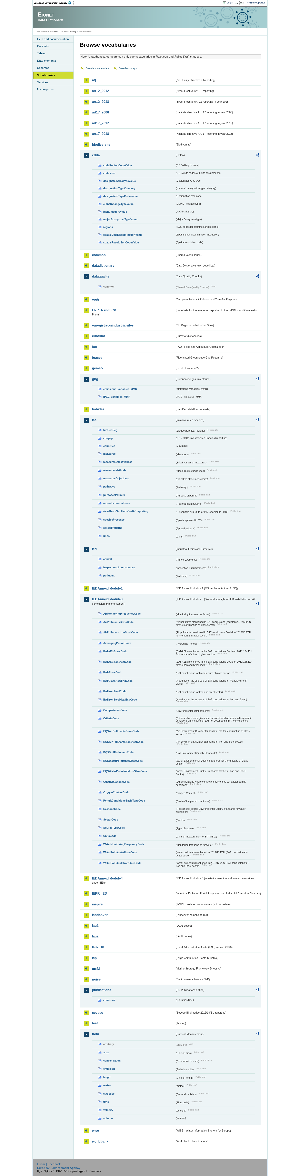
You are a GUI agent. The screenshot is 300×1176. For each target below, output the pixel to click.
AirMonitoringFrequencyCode (122, 613)
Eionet (53, 31)
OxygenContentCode (116, 792)
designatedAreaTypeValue (119, 180)
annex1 (107, 559)
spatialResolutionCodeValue (121, 242)
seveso (97, 1012)
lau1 (95, 925)
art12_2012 (100, 91)
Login (230, 2)
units (106, 535)
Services (42, 82)
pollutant (108, 575)
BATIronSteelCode (114, 691)
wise (95, 1130)
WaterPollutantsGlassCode (120, 852)
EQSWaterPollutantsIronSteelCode (125, 771)
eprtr (95, 299)
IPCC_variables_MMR (116, 396)
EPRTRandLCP (104, 310)
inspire (97, 904)
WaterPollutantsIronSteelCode (122, 863)
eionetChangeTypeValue (118, 203)
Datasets (43, 46)
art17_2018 (100, 133)
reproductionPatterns (116, 503)
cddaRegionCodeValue (117, 165)
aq (94, 80)
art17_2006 (100, 112)
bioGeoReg (110, 430)
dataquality (100, 276)
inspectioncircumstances (119, 567)
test (95, 1023)
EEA (54, 3)
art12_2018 (100, 101)
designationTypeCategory (119, 188)
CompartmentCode (115, 710)
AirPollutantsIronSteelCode (120, 632)
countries (109, 446)
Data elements (46, 60)
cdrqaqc (108, 438)
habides (98, 409)
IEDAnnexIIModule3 (107, 599)
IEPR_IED (99, 893)
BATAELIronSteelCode (117, 661)
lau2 (95, 936)
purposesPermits (114, 494)
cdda (96, 155)
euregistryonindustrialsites (113, 325)
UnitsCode (109, 835)
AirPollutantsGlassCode (118, 622)
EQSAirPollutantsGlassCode (121, 731)
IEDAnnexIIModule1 (107, 588)
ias (94, 420)
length (107, 1077)
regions (108, 227)
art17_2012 (100, 123)
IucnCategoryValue (115, 211)
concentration (112, 1060)
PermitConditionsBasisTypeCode (124, 800)
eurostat (98, 336)
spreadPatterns (112, 527)
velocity (108, 1110)
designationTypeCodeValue (120, 196)
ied (94, 549)
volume (108, 1118)
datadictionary (103, 265)
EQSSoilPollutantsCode (118, 752)
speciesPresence (113, 519)
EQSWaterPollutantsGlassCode (123, 760)
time (106, 1101)
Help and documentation (53, 39)
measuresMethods (114, 470)
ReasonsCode (112, 809)
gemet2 (97, 368)
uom (95, 1034)
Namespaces (45, 89)
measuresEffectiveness (117, 461)
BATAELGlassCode (115, 651)
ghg (95, 379)
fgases (97, 357)
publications (101, 990)
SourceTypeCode (114, 827)
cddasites (109, 173)
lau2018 (98, 947)
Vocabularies (46, 75)
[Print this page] (237, 3)
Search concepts (128, 68)
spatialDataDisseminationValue (122, 234)
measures (109, 453)
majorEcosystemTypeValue (120, 219)
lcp (94, 958)
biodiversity (101, 144)
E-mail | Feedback (49, 1164)
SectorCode (110, 819)
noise (96, 979)
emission (109, 1068)
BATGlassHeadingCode (117, 680)
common (99, 255)
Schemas (43, 67)
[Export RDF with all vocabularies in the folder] (257, 155)
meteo (107, 1085)
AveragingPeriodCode (117, 643)
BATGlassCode (112, 672)
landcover (100, 915)
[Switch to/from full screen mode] (242, 3)
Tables (41, 53)
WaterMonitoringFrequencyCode (123, 844)
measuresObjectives (116, 478)
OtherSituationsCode (116, 781)
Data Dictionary (68, 31)
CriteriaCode (111, 718)
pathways (109, 486)
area (106, 1052)
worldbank (100, 1141)
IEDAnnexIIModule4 (107, 878)
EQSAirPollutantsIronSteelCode (123, 741)
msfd (96, 968)
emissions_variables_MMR (120, 389)
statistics (108, 1093)
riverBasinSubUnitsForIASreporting (125, 511)
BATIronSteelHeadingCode (120, 699)
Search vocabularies (97, 68)
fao (94, 347)
